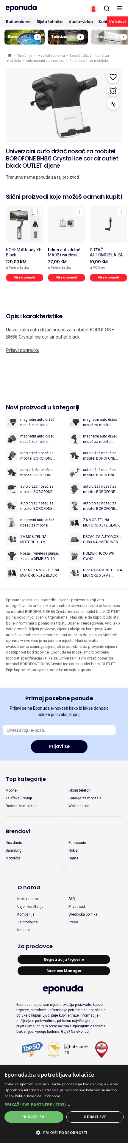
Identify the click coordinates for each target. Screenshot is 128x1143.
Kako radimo (27, 899)
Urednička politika (82, 914)
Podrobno (51, 1095)
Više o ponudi (24, 277)
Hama (73, 858)
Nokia (73, 850)
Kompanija (26, 914)
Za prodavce (27, 922)
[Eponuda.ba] (32, 8)
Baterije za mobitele (85, 798)
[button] (64, 1104)
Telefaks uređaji (19, 798)
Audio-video (81, 22)
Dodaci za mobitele (22, 806)
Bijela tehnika (50, 22)
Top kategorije (26, 779)
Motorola (13, 858)
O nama (29, 887)
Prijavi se (59, 746)
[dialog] (64, 1104)
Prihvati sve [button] (34, 1116)
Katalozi (117, 22)
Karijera (23, 930)
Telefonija (25, 55)
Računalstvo (18, 22)
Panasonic (77, 843)
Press (73, 922)
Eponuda (10, 55)
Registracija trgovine (64, 959)
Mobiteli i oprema (51, 55)
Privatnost (76, 907)
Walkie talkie (78, 806)
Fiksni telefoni (79, 790)
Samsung (13, 850)
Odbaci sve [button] (95, 1116)
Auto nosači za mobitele (45, 60)
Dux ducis (14, 843)
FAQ (71, 899)
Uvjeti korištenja (30, 907)
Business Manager (64, 970)
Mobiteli (12, 790)
